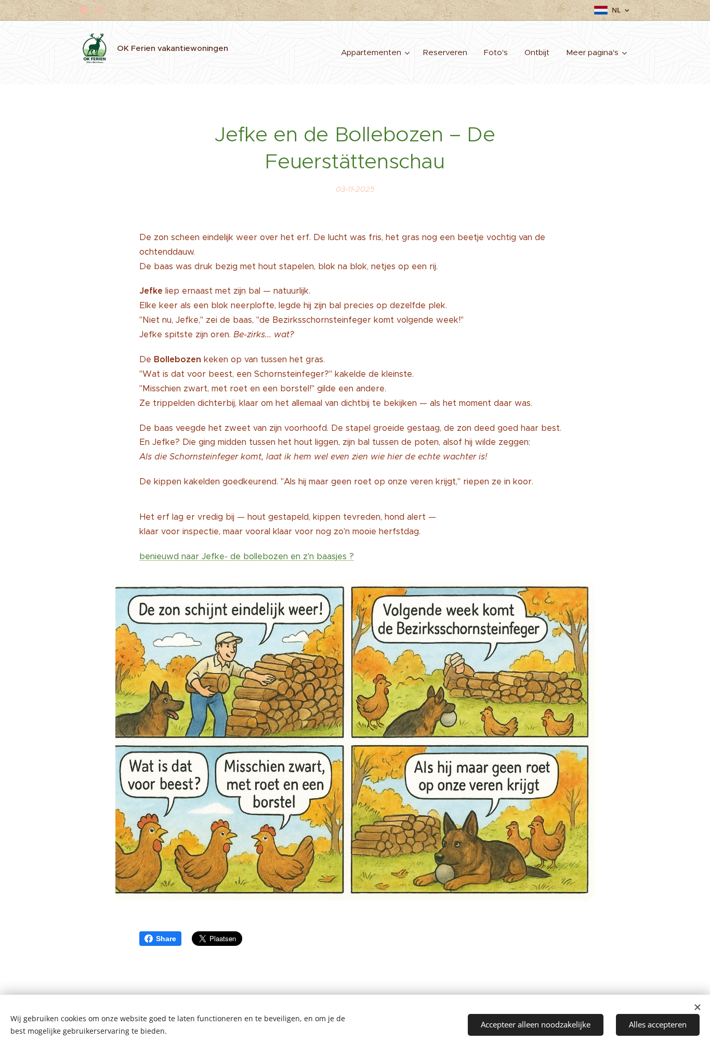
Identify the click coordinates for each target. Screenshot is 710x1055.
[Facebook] (83, 10)
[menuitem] (376, 52)
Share (166, 938)
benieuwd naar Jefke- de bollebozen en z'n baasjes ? (246, 556)
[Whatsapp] (99, 10)
